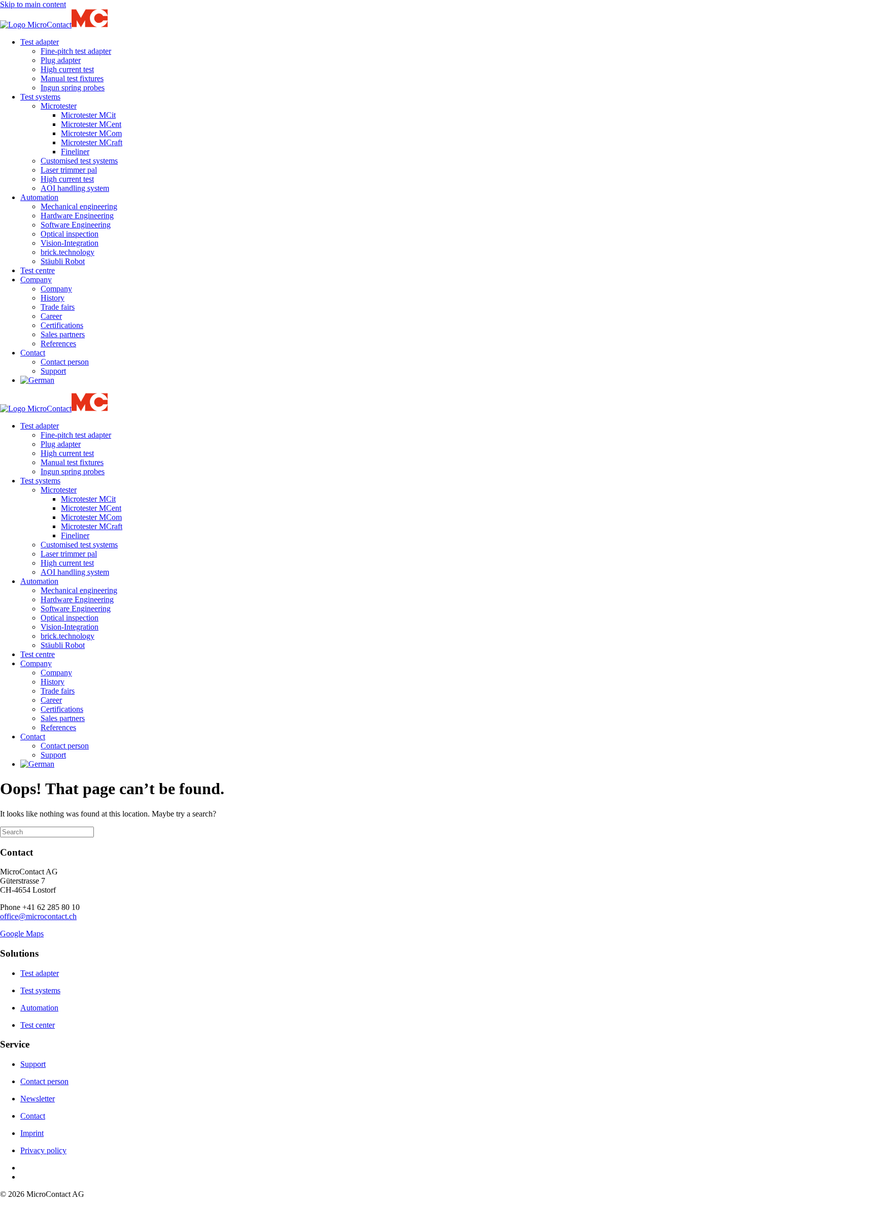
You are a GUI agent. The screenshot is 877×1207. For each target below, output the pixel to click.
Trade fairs (58, 307)
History (52, 297)
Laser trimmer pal (69, 170)
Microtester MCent (91, 124)
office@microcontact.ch (38, 916)
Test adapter (39, 42)
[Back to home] (131, 24)
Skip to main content (33, 4)
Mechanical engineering (79, 206)
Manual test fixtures (72, 78)
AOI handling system (75, 188)
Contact (32, 352)
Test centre (37, 270)
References (58, 343)
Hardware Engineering (77, 215)
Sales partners (63, 334)
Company (36, 279)
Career (51, 316)
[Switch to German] (37, 380)
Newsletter (37, 1098)
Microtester (59, 106)
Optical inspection (69, 234)
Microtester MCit (88, 115)
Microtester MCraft (91, 142)
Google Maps (22, 933)
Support (53, 371)
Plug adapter (61, 60)
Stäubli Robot (63, 261)
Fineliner (75, 151)
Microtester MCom (91, 133)
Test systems (40, 96)
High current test (67, 69)
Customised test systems (79, 160)
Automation (39, 197)
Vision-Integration (69, 243)
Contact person (65, 361)
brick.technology (67, 252)
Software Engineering (76, 224)
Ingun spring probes (73, 87)
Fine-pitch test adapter (76, 51)
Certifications (62, 325)
